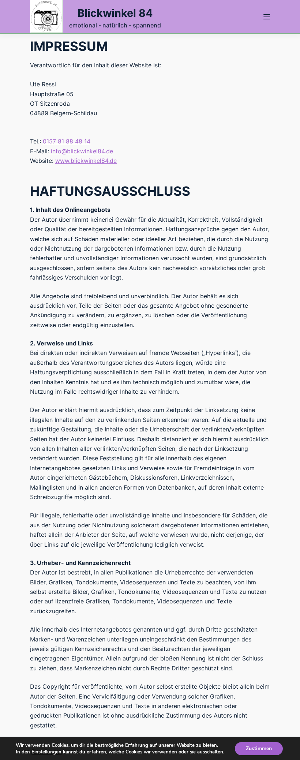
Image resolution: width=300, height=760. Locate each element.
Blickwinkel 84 (115, 13)
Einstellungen (46, 752)
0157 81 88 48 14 (66, 141)
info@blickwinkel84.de (82, 151)
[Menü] (266, 17)
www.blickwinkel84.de (86, 160)
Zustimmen (259, 748)
